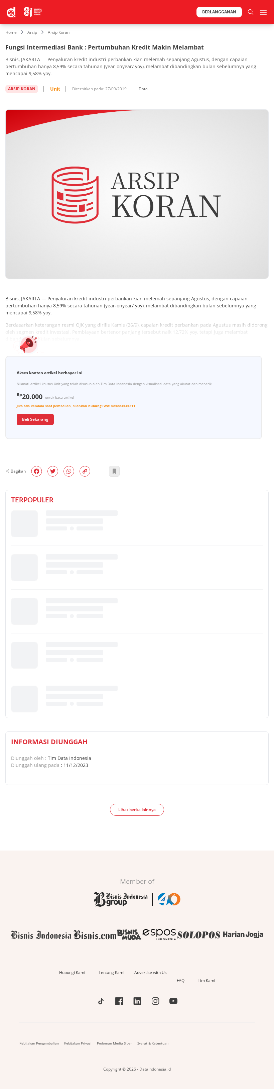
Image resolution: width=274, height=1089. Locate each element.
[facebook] (36, 471)
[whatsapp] (68, 471)
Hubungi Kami (72, 972)
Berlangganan (219, 12)
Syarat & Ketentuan (152, 1043)
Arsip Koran (59, 32)
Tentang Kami (111, 972)
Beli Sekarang (35, 419)
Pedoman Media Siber (114, 1043)
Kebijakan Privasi (78, 1043)
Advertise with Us (150, 972)
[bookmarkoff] (114, 471)
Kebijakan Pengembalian (39, 1043)
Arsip (32, 32)
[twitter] (52, 471)
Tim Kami (206, 980)
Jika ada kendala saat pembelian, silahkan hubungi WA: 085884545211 (76, 405)
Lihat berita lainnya (137, 809)
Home (11, 32)
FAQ (180, 980)
